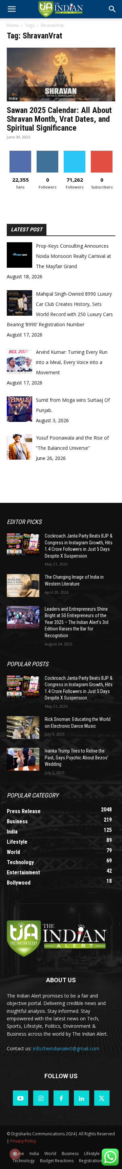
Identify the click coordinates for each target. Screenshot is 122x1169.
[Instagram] (40, 1098)
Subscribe (101, 153)
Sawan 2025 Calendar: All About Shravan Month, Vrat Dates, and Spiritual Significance (59, 119)
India (13, 98)
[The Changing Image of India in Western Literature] (23, 585)
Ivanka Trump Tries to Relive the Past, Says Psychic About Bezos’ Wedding (76, 757)
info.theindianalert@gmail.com (66, 1048)
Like (20, 153)
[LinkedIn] (81, 1098)
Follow (48, 153)
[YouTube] (20, 1098)
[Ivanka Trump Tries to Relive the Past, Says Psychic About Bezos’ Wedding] (23, 759)
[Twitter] (101, 1098)
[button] (112, 9)
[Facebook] (61, 1098)
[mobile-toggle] (11, 9)
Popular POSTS (27, 664)
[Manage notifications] (14, 1154)
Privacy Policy (23, 1141)
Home (13, 25)
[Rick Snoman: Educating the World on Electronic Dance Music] (23, 727)
